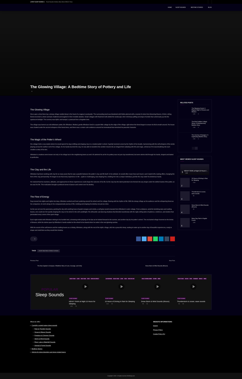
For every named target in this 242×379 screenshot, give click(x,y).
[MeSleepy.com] (44, 7)
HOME (170, 7)
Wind (159, 278)
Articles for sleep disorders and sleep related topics (49, 352)
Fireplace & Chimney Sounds (44, 335)
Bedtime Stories (37, 349)
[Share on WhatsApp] (155, 239)
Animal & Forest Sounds (43, 345)
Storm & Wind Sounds (42, 339)
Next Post (172, 260)
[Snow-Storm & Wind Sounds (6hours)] (172, 266)
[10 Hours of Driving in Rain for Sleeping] (185, 182)
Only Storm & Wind (147, 278)
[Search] (210, 2)
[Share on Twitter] (144, 239)
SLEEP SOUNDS (181, 7)
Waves (200, 278)
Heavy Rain (72, 278)
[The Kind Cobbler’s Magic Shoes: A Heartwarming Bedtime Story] (185, 126)
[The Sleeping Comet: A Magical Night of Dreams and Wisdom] (185, 112)
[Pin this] (172, 239)
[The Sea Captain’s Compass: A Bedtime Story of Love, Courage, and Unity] (33, 266)
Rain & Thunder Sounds (43, 329)
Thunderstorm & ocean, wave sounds (191, 301)
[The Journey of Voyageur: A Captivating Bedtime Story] (185, 139)
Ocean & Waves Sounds (43, 332)
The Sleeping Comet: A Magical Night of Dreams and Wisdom (200, 110)
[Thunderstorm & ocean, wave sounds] (185, 196)
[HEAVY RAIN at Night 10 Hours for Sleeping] (194, 169)
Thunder (195, 278)
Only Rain (83, 278)
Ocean (186, 278)
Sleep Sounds (73, 298)
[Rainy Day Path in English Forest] (185, 222)
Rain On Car (131, 278)
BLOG (210, 7)
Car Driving (109, 278)
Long (78, 278)
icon (85, 286)
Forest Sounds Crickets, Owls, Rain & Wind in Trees (59, 2)
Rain (88, 278)
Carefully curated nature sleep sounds (44, 325)
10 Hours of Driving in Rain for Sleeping (120, 301)
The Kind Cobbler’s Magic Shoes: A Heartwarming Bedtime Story (199, 123)
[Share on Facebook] (138, 239)
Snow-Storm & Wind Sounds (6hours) (156, 266)
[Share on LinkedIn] (161, 239)
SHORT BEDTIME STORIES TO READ (48, 250)
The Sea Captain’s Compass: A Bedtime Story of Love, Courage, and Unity (59, 266)
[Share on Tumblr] (166, 239)
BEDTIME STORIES (197, 7)
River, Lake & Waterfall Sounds (45, 342)
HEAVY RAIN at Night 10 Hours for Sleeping (199, 171)
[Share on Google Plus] (149, 239)
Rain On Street (95, 278)
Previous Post (34, 260)
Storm (154, 278)
